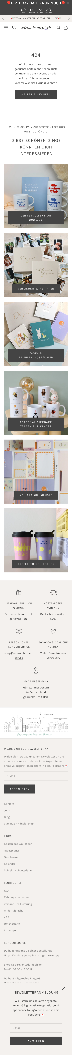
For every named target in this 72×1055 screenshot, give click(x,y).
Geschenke (11, 857)
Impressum (11, 930)
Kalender (9, 864)
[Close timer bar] (68, 3)
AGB (6, 917)
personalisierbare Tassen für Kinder (36, 424)
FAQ (6, 890)
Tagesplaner (11, 850)
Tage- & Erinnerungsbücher (36, 355)
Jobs (7, 810)
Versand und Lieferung (18, 904)
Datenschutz (12, 924)
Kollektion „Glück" (36, 495)
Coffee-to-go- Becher (36, 563)
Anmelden (36, 1040)
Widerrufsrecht (13, 910)
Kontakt (9, 804)
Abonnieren (20, 788)
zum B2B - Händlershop (19, 823)
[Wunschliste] (14, 27)
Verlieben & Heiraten (36, 288)
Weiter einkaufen (36, 94)
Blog (7, 817)
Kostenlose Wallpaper (18, 844)
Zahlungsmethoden (16, 897)
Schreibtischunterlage (18, 870)
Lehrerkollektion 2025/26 (36, 217)
